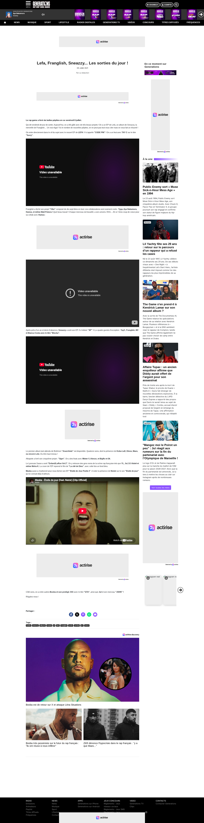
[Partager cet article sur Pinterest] (82, 616)
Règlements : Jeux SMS (114, 809)
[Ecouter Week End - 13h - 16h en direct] (160, 72)
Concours (148, 22)
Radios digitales (86, 22)
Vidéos (131, 22)
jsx (82, 625)
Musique (32, 22)
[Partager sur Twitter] (76, 616)
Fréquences (193, 22)
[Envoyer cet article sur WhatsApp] (88, 616)
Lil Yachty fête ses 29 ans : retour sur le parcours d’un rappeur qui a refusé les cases (160, 248)
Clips (132, 806)
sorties (76, 625)
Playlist (29, 809)
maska (49, 625)
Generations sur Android (89, 806)
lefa (58, 625)
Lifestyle (64, 22)
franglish (64, 625)
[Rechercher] (176, 4)
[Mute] (43, 14)
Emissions (30, 803)
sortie (71, 625)
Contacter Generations (166, 803)
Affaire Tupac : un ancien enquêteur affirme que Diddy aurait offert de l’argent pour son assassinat (159, 373)
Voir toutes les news (160, 487)
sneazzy (35, 625)
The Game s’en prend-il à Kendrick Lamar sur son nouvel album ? (160, 307)
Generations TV (111, 22)
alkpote (42, 625)
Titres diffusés (170, 22)
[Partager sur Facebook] (70, 616)
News (17, 22)
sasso (87, 625)
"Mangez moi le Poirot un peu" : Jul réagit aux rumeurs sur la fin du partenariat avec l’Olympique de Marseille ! (160, 451)
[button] (153, 590)
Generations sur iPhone (88, 803)
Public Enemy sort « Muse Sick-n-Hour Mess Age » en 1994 (160, 190)
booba (28, 625)
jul (54, 625)
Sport (47, 22)
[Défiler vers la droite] (180, 590)
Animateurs (31, 806)
